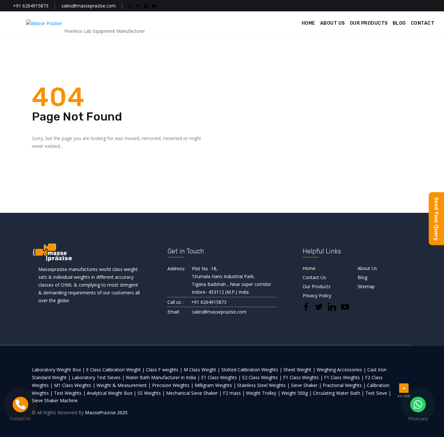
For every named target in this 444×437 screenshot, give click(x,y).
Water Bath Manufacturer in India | (163, 377)
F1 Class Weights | (303, 377)
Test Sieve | (378, 393)
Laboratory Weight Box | (58, 369)
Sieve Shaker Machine (55, 400)
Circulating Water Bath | (338, 393)
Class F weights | (164, 369)
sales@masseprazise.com (88, 6)
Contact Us (314, 277)
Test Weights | (69, 393)
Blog (362, 277)
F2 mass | (234, 393)
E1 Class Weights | (221, 377)
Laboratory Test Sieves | (98, 377)
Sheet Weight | (299, 369)
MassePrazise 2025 (106, 412)
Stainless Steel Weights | (263, 385)
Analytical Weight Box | (111, 393)
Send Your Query (436, 218)
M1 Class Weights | (74, 385)
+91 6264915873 (30, 6)
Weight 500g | (296, 393)
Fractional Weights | (344, 385)
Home (309, 268)
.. (358, 295)
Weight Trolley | (263, 393)
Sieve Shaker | (306, 385)
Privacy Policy (317, 295)
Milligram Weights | (215, 385)
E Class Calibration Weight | (115, 369)
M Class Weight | (202, 369)
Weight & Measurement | (124, 385)
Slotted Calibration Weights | (251, 369)
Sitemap (366, 286)
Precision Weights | (172, 385)
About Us (367, 268)
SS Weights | (151, 393)
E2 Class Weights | (262, 377)
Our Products (317, 286)
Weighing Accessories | (341, 369)
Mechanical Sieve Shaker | (194, 393)
